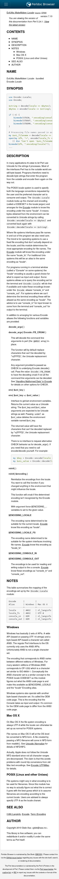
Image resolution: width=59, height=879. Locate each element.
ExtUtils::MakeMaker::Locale (20, 12)
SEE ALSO (17, 61)
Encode (26, 207)
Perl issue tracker (46, 869)
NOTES (15, 48)
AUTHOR (15, 64)
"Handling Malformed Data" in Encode (34, 381)
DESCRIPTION (18, 45)
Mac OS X (21, 54)
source (37, 12)
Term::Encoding (38, 814)
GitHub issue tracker (14, 857)
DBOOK (39, 854)
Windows (20, 51)
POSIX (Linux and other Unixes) (31, 58)
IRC (15, 872)
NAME (14, 38)
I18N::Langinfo (14, 814)
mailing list (6, 872)
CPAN (43, 12)
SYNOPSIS (17, 41)
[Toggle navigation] (6, 4)
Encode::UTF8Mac (40, 765)
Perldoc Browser (43, 4)
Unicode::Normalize (35, 743)
